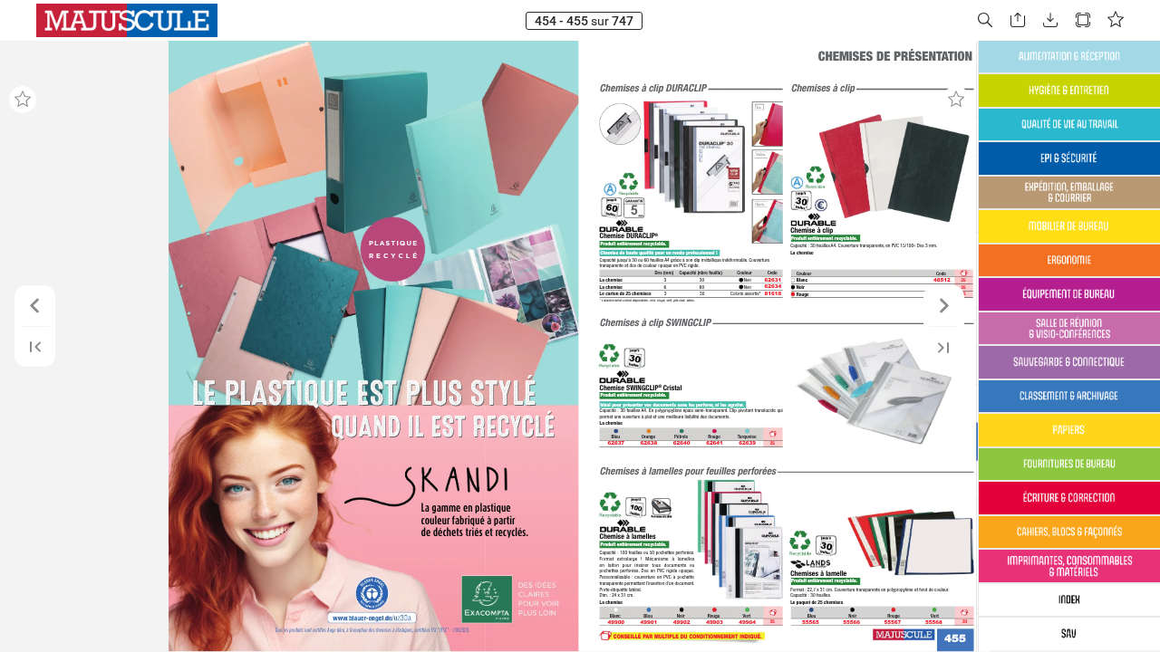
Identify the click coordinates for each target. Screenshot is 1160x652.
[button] (985, 20)
